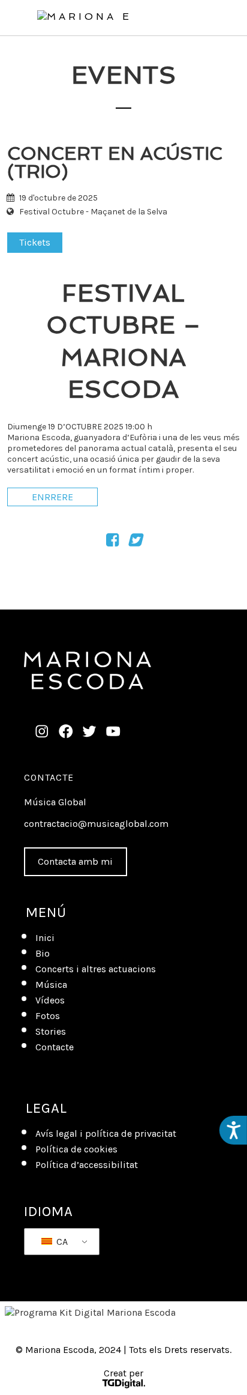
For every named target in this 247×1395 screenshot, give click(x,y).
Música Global (55, 802)
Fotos (47, 1015)
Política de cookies (76, 1149)
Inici (45, 937)
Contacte (49, 777)
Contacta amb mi (75, 861)
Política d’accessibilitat (86, 1164)
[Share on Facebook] (112, 542)
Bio (42, 953)
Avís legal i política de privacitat (105, 1133)
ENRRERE (52, 497)
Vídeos (50, 1000)
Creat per (123, 1374)
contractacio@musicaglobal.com (96, 823)
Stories (50, 1031)
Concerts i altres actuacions (95, 969)
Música (51, 984)
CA (61, 1241)
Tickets (34, 242)
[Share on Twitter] (134, 542)
